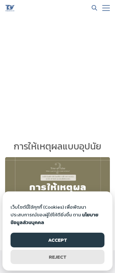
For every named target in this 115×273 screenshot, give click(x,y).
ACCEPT (57, 240)
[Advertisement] (57, 76)
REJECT (57, 257)
